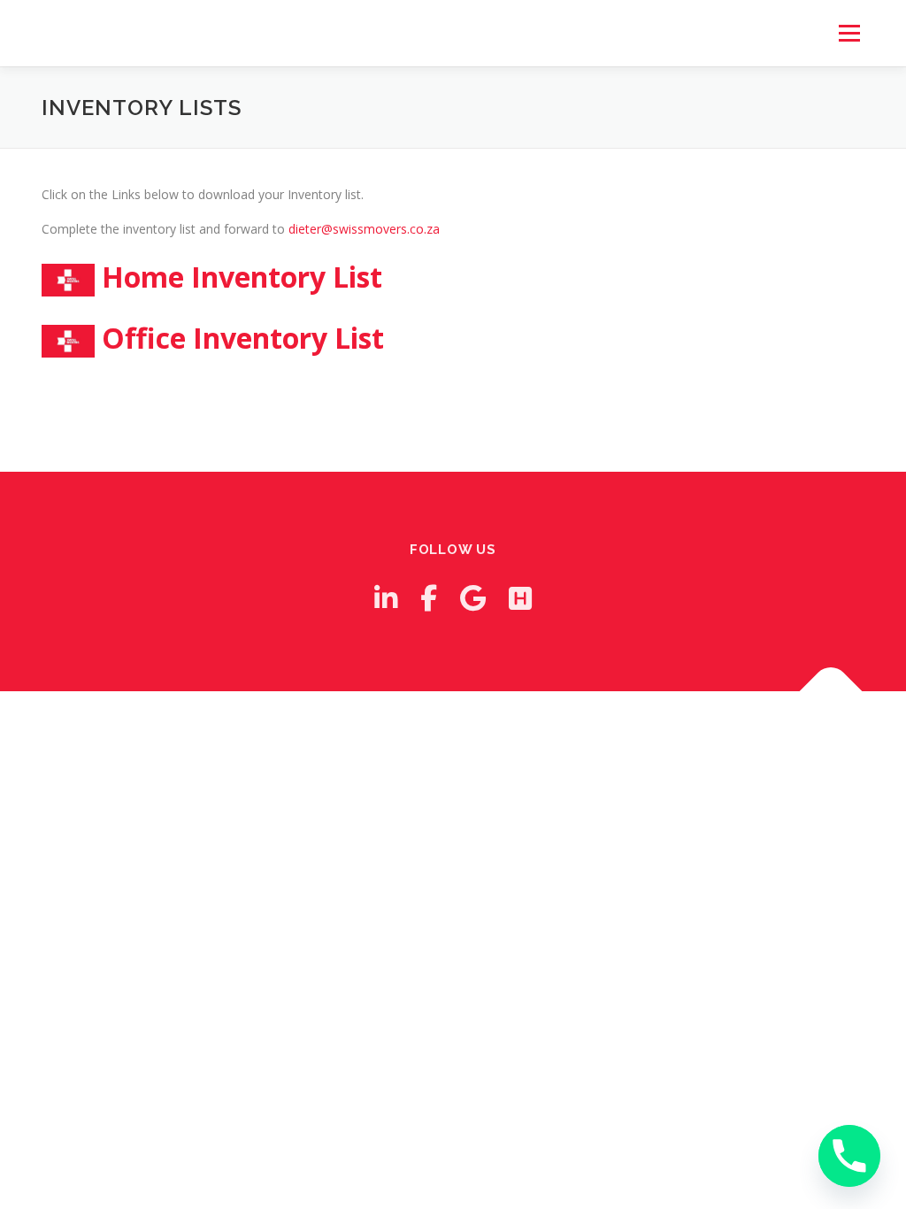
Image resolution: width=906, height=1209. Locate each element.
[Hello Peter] (520, 598)
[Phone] (849, 1156)
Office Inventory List (243, 338)
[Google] (473, 598)
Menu (848, 33)
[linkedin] (385, 598)
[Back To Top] (831, 691)
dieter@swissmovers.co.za (364, 228)
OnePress (482, 732)
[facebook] (428, 598)
